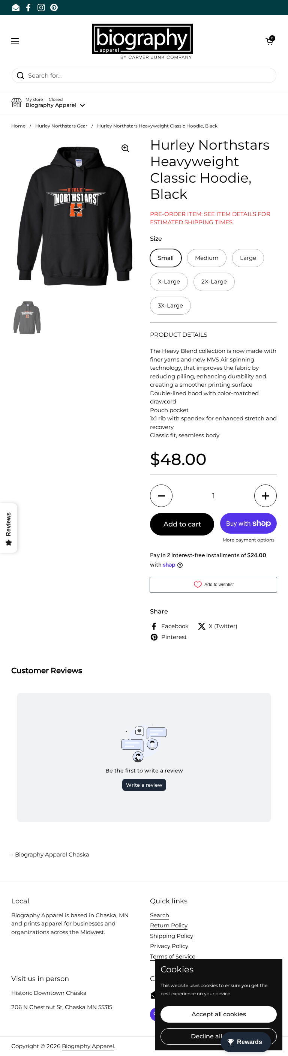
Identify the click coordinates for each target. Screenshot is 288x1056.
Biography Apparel (88, 1046)
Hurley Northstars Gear (61, 126)
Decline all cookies (218, 1036)
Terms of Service (172, 956)
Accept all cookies (219, 1014)
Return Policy (169, 925)
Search (159, 915)
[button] (269, 41)
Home (18, 126)
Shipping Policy (171, 935)
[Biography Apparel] (142, 41)
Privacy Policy (169, 946)
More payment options (248, 540)
